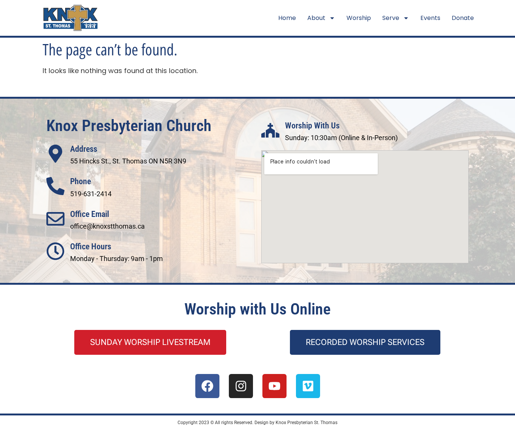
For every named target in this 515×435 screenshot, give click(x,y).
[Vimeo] (308, 386)
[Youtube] (274, 386)
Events (430, 18)
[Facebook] (207, 386)
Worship (358, 18)
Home (287, 18)
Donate (463, 18)
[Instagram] (241, 386)
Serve (390, 18)
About (316, 18)
